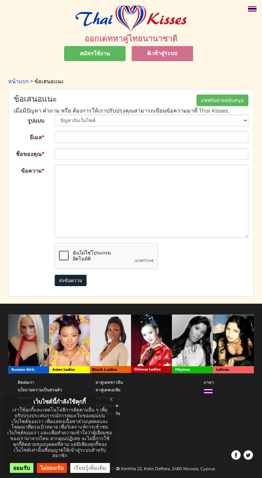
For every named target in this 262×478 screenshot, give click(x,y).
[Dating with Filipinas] (192, 344)
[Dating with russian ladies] (28, 344)
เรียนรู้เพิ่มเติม (90, 468)
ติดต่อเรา (26, 382)
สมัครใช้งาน (95, 53)
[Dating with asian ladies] (69, 344)
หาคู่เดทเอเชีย (108, 389)
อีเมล (37, 137)
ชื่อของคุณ (30, 154)
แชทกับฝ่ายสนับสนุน (222, 100)
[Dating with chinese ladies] (151, 344)
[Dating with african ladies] (110, 344)
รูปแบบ (36, 120)
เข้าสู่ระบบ (164, 53)
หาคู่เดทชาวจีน (109, 382)
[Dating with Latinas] (233, 344)
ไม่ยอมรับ (51, 468)
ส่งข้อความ (70, 280)
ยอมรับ (21, 468)
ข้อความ (32, 171)
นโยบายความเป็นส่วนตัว (40, 389)
